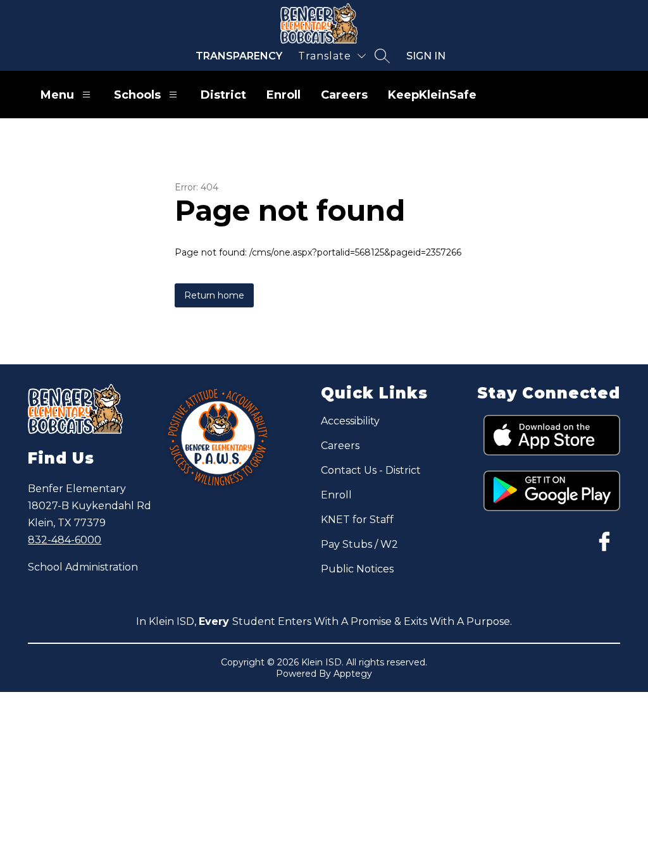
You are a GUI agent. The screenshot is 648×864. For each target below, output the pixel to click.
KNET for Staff (357, 520)
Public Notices (357, 569)
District (223, 95)
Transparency (239, 56)
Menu (57, 95)
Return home (214, 295)
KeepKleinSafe (432, 95)
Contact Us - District (371, 470)
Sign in (426, 56)
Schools (137, 95)
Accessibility (350, 421)
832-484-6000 (64, 540)
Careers (344, 95)
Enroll (283, 95)
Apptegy (352, 673)
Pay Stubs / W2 (359, 544)
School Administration (83, 567)
